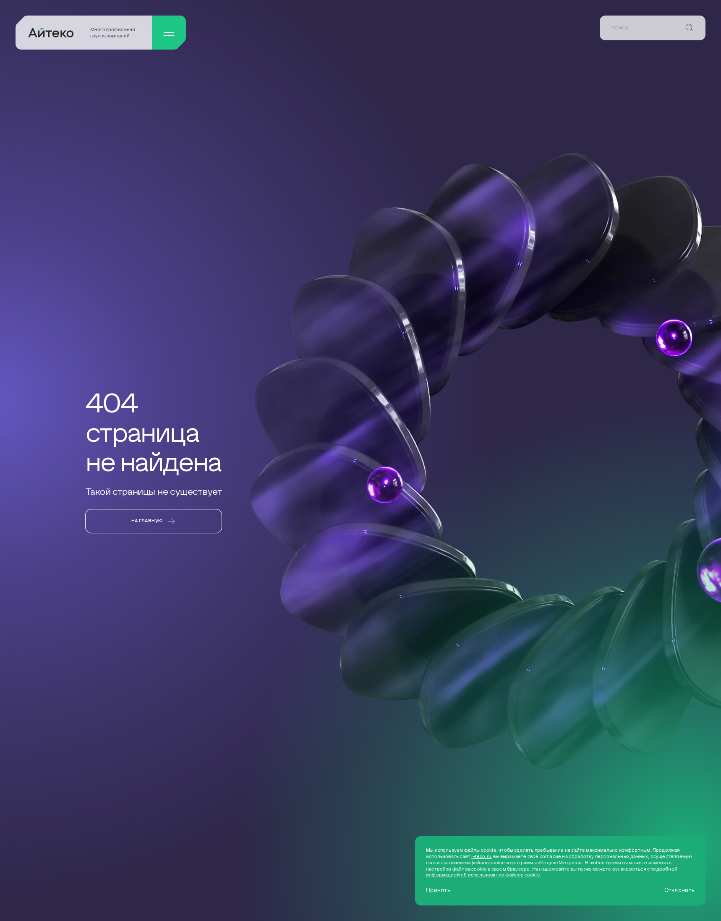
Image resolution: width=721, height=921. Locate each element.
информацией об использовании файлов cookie (483, 875)
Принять (438, 890)
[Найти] (689, 28)
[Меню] (169, 33)
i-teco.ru (481, 856)
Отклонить (679, 890)
